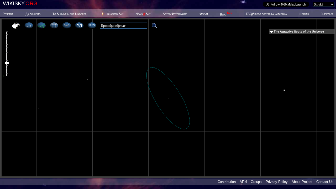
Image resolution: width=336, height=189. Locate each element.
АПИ (243, 182)
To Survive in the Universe (69, 14)
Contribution (227, 182)
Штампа (304, 14)
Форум (204, 14)
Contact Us (324, 182)
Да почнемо (32, 14)
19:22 (91, 25)
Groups (256, 182)
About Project (302, 182)
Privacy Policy (277, 182)
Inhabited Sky (115, 14)
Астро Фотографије (175, 14)
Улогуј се (327, 14)
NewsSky (142, 14)
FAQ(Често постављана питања (266, 14)
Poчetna (8, 14)
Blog (227, 14)
